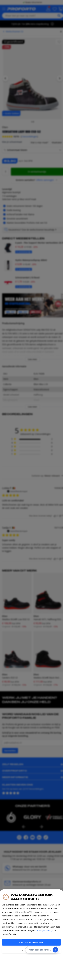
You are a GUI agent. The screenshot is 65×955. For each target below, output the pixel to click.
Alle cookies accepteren (31, 942)
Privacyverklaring (44, 930)
